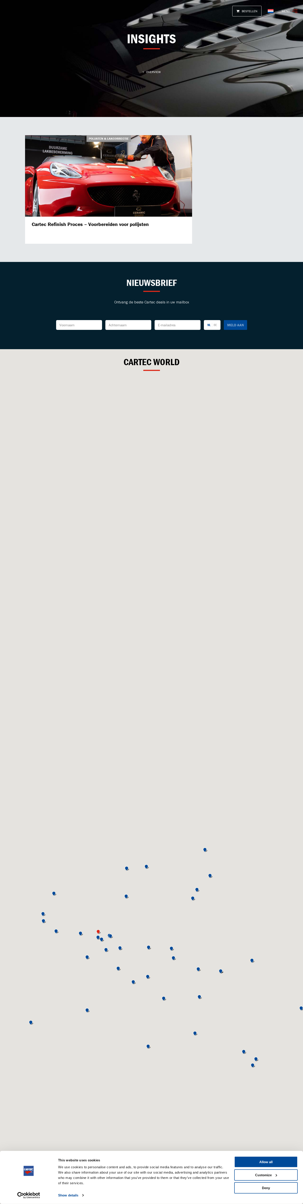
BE (215, 325)
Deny (266, 1188)
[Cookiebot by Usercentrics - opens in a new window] (28, 1195)
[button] (98, 937)
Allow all (266, 1162)
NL (209, 325)
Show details (68, 1195)
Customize (263, 1175)
